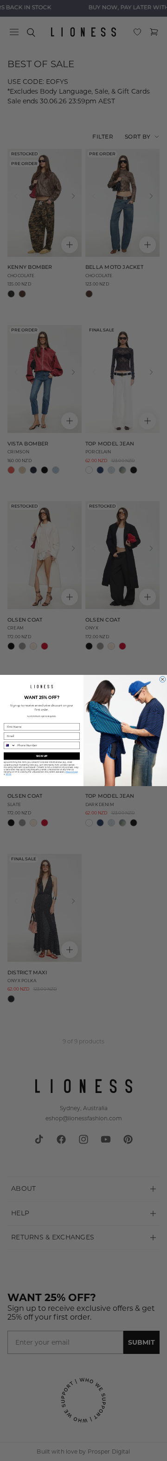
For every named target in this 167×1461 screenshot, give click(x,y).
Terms (8, 774)
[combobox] (9, 745)
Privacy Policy (71, 772)
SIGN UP (41, 756)
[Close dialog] (163, 679)
